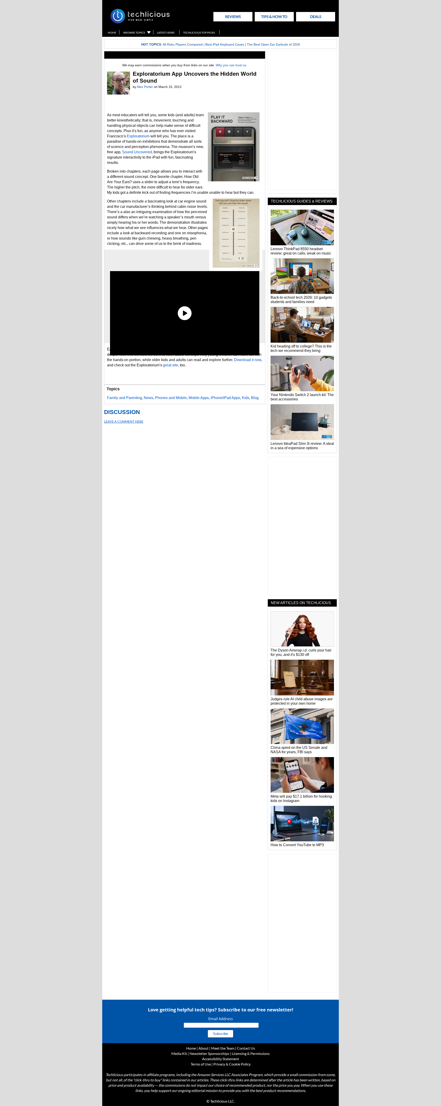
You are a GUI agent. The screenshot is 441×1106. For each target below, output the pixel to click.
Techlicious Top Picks (199, 32)
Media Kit (179, 1053)
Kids (245, 398)
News (148, 398)
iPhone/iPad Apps (225, 398)
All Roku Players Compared (183, 44)
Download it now (247, 360)
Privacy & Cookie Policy (232, 1064)
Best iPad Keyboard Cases (224, 44)
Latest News (165, 32)
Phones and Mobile (171, 398)
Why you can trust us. (231, 65)
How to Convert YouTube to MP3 (297, 845)
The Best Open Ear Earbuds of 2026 (273, 44)
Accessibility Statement (220, 1059)
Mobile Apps (199, 398)
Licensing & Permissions (251, 1053)
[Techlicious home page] (140, 22)
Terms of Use (201, 1064)
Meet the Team (223, 1048)
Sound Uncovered (137, 152)
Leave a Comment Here (123, 421)
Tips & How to (274, 16)
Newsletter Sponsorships (209, 1053)
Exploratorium (138, 136)
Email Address (220, 1018)
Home (112, 32)
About (203, 1048)
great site (170, 365)
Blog (255, 398)
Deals (315, 16)
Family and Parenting (124, 398)
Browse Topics (134, 32)
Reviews (233, 16)
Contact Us (246, 1048)
